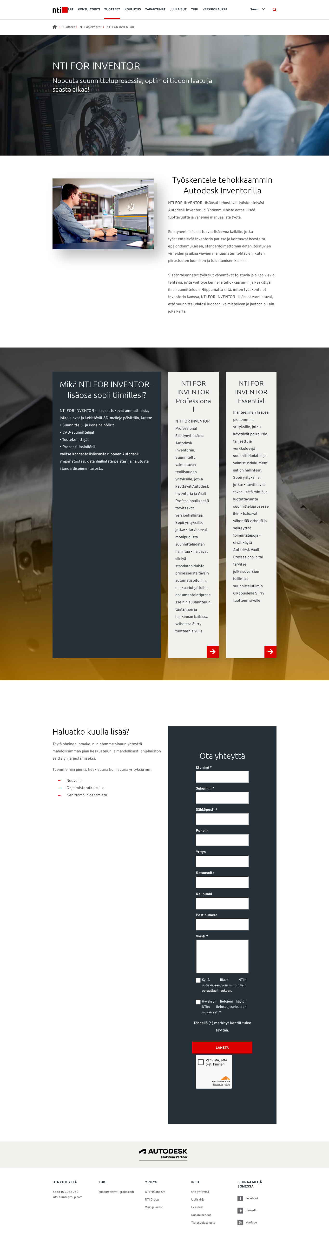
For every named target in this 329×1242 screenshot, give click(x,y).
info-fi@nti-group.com (67, 1197)
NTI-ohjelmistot (91, 27)
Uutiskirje (197, 1200)
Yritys (201, 852)
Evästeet (197, 1207)
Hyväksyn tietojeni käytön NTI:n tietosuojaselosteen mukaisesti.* (224, 1007)
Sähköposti (205, 810)
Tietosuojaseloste (203, 1223)
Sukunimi (203, 789)
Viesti (200, 936)
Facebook (252, 1199)
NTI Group (152, 1200)
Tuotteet (69, 27)
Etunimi (202, 768)
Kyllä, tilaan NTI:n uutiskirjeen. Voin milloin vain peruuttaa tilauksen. (224, 985)
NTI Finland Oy (155, 1192)
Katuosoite (205, 873)
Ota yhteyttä (200, 1192)
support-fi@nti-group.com (116, 1192)
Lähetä (222, 1048)
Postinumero (206, 915)
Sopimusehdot (201, 1215)
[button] (274, 9)
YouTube (251, 1223)
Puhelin (202, 831)
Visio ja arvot (154, 1207)
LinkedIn (251, 1211)
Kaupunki (204, 894)
